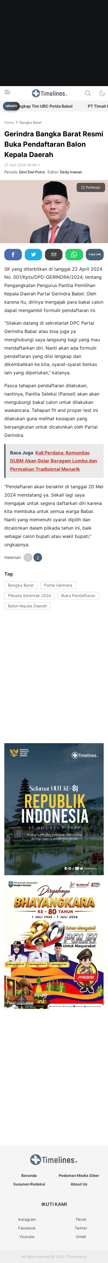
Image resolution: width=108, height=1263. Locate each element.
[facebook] (13, 254)
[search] (88, 93)
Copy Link (95, 254)
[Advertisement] (54, 54)
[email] (53, 254)
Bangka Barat (30, 122)
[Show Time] (39, 165)
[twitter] (33, 254)
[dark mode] (102, 93)
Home (9, 122)
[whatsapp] (74, 254)
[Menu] (7, 93)
